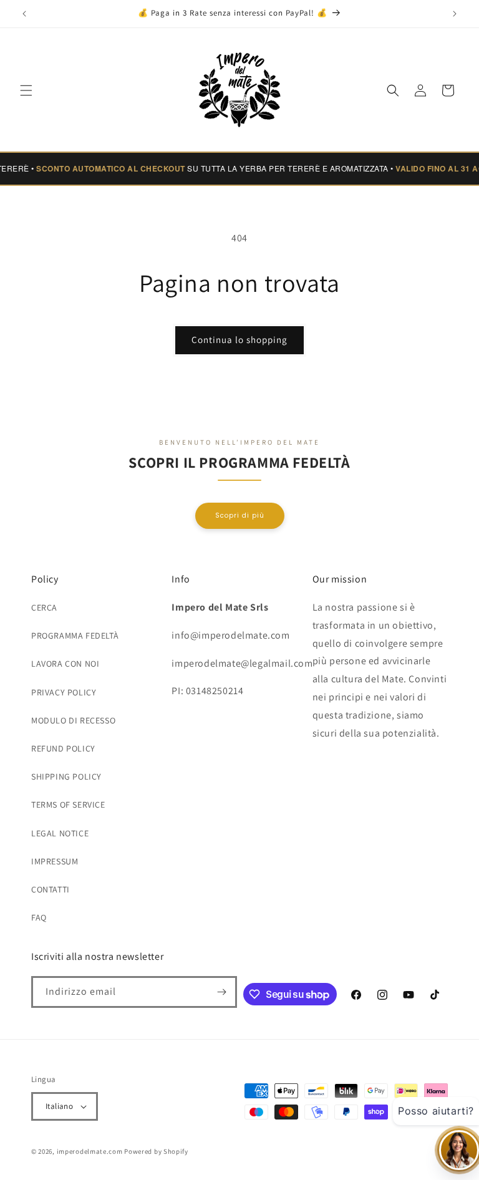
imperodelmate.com (90, 1151)
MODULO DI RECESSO (73, 720)
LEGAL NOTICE (60, 833)
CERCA (44, 607)
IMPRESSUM (54, 861)
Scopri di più (239, 515)
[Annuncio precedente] (24, 13)
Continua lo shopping (239, 340)
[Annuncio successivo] (454, 13)
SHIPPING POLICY (66, 776)
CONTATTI (50, 889)
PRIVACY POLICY (63, 692)
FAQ (39, 917)
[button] (26, 90)
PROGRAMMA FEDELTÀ (75, 635)
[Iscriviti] (221, 992)
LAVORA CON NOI (65, 663)
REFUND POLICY (63, 748)
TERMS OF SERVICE (68, 804)
